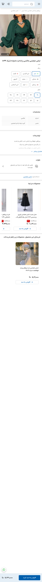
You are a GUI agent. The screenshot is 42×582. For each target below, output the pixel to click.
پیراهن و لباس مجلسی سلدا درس (31, 11)
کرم (24, 85)
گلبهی (15, 79)
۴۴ (24, 95)
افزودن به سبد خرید (29, 578)
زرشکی (34, 85)
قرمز (14, 74)
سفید (23, 79)
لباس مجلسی (14, 11)
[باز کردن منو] (38, 4)
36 (24, 101)
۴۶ (17, 95)
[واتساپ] (4, 569)
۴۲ (31, 95)
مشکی (34, 79)
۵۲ (31, 101)
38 (17, 101)
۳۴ (11, 101)
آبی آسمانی (14, 85)
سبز (35, 74)
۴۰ (37, 95)
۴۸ (11, 95)
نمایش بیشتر (38, 151)
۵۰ (37, 101)
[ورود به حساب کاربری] (8, 4)
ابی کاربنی (26, 74)
